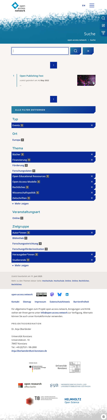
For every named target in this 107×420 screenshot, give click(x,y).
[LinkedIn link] (67, 294)
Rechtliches (84, 281)
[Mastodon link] (52, 294)
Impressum (40, 301)
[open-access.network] (18, 7)
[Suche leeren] (88, 51)
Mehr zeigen (22, 203)
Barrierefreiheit (81, 301)
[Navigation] (92, 5)
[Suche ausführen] (75, 51)
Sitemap (27, 301)
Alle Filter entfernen (30, 110)
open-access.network (77, 40)
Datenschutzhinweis (60, 301)
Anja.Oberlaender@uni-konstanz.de (29, 350)
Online (68, 281)
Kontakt (15, 301)
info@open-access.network (54, 312)
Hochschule (47, 281)
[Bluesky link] (60, 294)
